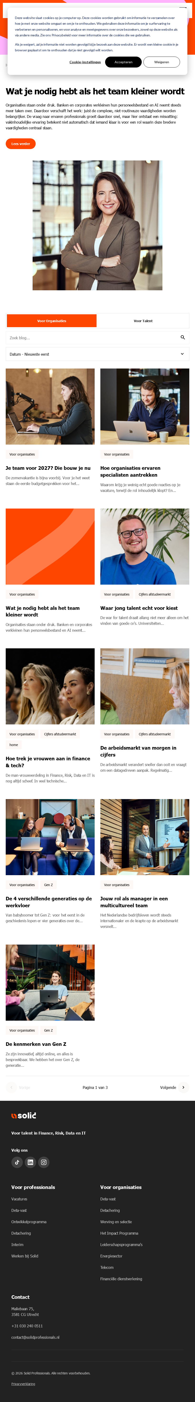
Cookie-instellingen (85, 62)
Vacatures (19, 1198)
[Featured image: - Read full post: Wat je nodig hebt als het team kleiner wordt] (50, 547)
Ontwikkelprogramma (28, 1221)
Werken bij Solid (24, 1255)
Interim (17, 1244)
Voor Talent (143, 321)
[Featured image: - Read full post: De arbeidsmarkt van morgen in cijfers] (144, 686)
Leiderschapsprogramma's (121, 1244)
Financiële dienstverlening (121, 1278)
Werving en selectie (116, 1221)
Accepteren (123, 62)
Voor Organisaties (51, 321)
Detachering (21, 1233)
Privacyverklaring (23, 1384)
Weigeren (161, 62)
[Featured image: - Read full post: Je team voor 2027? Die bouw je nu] (50, 407)
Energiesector (111, 1255)
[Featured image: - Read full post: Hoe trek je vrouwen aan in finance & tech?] (50, 686)
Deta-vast (19, 1210)
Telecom (106, 1267)
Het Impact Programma (119, 1233)
